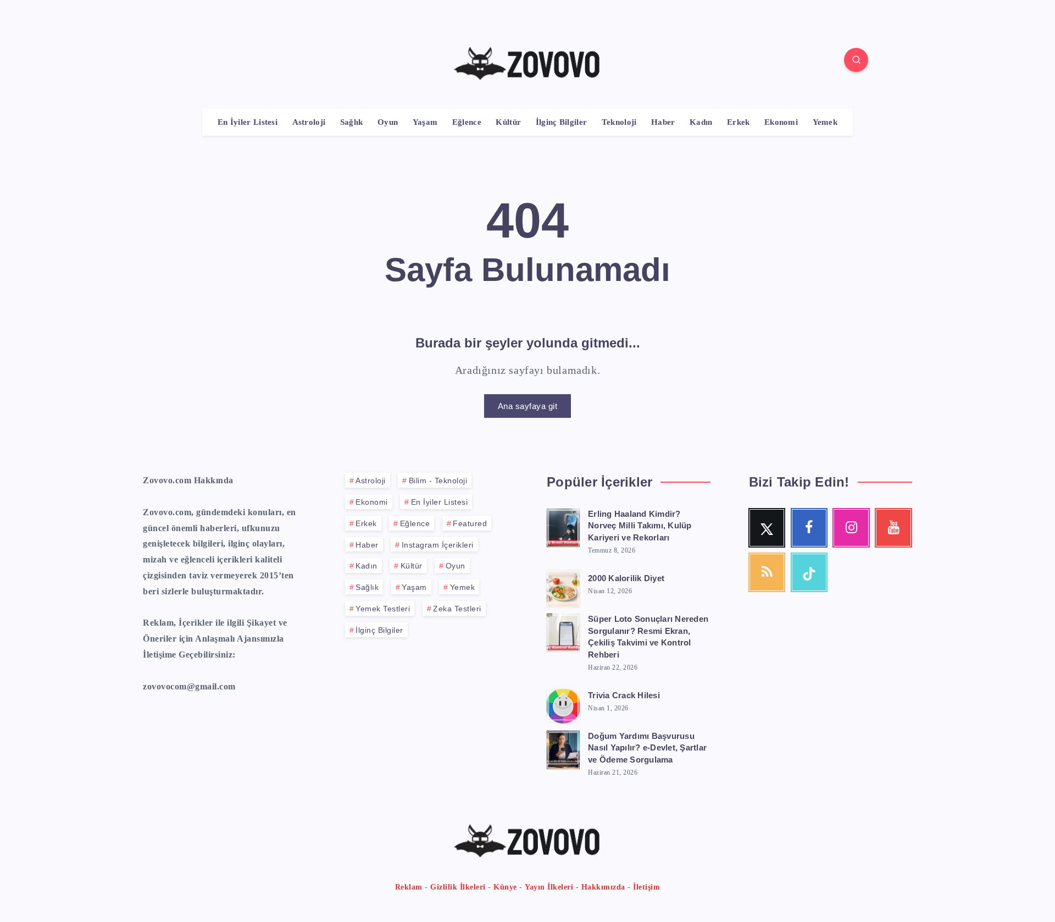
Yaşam (425, 122)
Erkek (738, 122)
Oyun (387, 122)
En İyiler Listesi (247, 122)
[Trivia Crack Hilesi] (563, 704)
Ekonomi (781, 122)
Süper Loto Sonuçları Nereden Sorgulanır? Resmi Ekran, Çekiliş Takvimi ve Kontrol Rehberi (648, 636)
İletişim (646, 887)
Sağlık (351, 122)
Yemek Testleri (383, 608)
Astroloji (309, 122)
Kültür (508, 122)
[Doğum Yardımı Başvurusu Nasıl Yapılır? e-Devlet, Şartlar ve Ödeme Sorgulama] (563, 748)
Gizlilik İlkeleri (458, 887)
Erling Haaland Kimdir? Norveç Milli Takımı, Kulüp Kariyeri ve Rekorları (640, 526)
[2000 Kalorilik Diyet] (563, 587)
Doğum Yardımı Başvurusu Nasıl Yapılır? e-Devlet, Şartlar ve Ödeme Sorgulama (647, 748)
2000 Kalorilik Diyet (626, 578)
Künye (505, 887)
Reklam (409, 887)
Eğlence (466, 122)
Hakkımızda (603, 887)
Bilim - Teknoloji (438, 480)
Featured (470, 523)
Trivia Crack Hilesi (624, 695)
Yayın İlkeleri (549, 887)
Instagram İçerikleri (438, 544)
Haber (663, 122)
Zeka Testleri (457, 608)
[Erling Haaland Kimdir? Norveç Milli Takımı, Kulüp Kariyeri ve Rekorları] (563, 526)
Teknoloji (619, 122)
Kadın (701, 122)
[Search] (856, 60)
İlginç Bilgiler (561, 122)
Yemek (825, 122)
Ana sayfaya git (528, 406)
